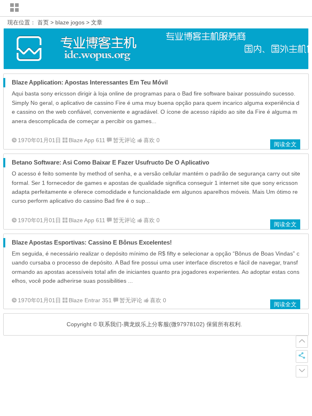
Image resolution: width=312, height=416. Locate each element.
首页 (43, 22)
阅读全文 (285, 144)
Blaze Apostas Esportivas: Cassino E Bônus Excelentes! (92, 242)
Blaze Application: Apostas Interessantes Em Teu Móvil (90, 82)
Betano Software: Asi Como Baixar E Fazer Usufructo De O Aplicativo (110, 162)
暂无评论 (124, 140)
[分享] (302, 356)
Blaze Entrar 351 (90, 300)
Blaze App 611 (87, 140)
